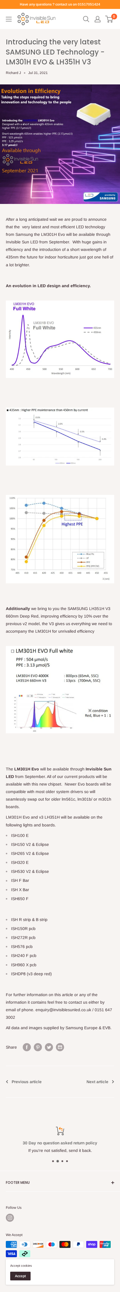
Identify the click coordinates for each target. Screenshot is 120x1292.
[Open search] (86, 19)
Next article (97, 1081)
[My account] (97, 19)
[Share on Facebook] (27, 1047)
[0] (109, 19)
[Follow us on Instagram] (10, 1218)
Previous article (27, 1081)
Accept (20, 1276)
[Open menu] (9, 19)
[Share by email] (60, 1047)
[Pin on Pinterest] (38, 1047)
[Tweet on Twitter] (49, 1047)
